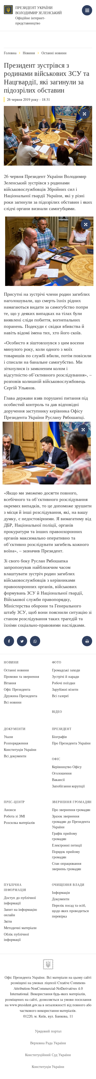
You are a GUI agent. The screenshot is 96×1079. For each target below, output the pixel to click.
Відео (57, 712)
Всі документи (15, 755)
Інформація (61, 892)
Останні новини (54, 52)
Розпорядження (16, 743)
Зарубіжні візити (65, 689)
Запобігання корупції (68, 786)
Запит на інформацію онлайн (20, 912)
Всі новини (13, 702)
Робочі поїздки (63, 682)
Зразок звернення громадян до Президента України (71, 821)
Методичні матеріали (20, 927)
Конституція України (20, 749)
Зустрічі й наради (65, 676)
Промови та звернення (21, 676)
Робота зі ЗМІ (14, 816)
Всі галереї (60, 695)
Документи (14, 729)
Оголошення (61, 773)
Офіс (56, 759)
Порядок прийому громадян (66, 854)
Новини (29, 52)
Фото (56, 662)
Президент (61, 729)
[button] (22, 641)
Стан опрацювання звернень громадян (66, 866)
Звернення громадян (72, 802)
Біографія (59, 736)
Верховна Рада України (48, 1042)
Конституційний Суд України (48, 1054)
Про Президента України (71, 743)
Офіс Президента (17, 689)
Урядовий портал (48, 1031)
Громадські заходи (66, 670)
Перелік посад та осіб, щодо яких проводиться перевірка (70, 911)
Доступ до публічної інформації (20, 900)
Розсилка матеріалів (19, 822)
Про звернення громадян (71, 809)
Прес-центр (14, 802)
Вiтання (10, 682)
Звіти (8, 921)
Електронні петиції (67, 845)
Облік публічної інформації (16, 937)
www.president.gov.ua (25, 1004)
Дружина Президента (20, 695)
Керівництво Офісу (67, 766)
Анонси (10, 809)
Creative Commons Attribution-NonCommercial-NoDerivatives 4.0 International (48, 988)
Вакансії (58, 779)
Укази (8, 736)
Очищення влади (68, 885)
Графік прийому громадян (64, 836)
